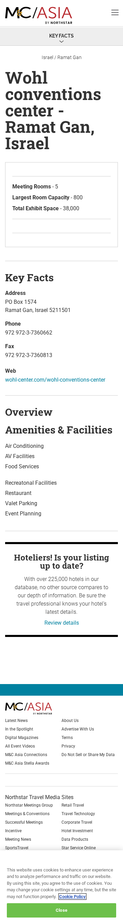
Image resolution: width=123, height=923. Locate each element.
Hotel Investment (77, 830)
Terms (67, 737)
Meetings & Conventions (27, 813)
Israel (47, 57)
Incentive (13, 830)
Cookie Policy (72, 896)
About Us (70, 720)
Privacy (68, 746)
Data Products (75, 839)
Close (61, 910)
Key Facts (61, 36)
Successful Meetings (24, 822)
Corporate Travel (77, 822)
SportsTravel (16, 848)
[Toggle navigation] (115, 12)
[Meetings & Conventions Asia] (39, 708)
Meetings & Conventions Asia (42, 15)
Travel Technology (78, 813)
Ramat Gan (69, 57)
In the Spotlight (19, 729)
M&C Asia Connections (26, 754)
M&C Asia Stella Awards (27, 763)
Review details (61, 623)
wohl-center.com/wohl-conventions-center (55, 380)
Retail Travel (73, 805)
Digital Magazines (21, 737)
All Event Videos (20, 746)
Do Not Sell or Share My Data (88, 754)
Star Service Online (79, 848)
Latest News (16, 720)
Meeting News (18, 839)
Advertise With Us (78, 729)
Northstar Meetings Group (29, 805)
